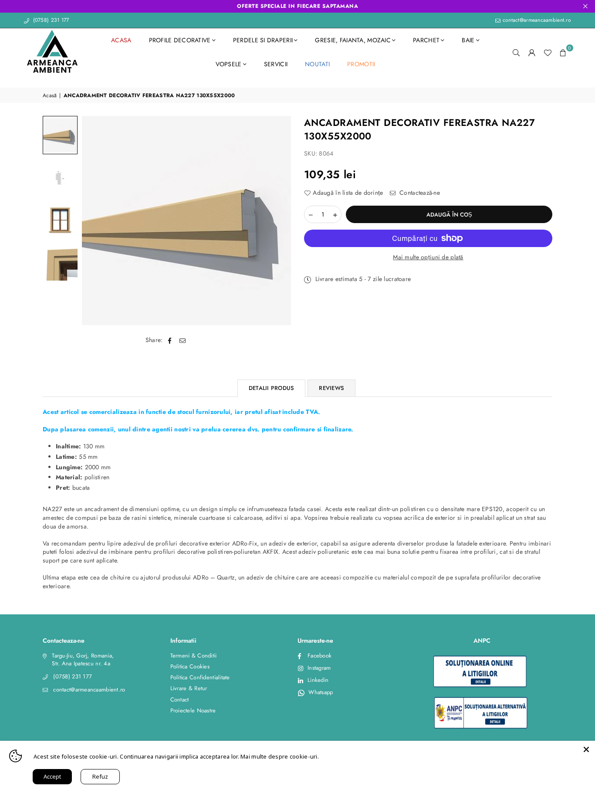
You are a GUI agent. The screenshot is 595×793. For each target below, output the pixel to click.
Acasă (50, 95)
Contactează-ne (419, 193)
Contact (179, 699)
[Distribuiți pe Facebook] (170, 340)
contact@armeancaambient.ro (535, 20)
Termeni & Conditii (193, 655)
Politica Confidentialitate (200, 677)
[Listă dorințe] (547, 52)
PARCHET (426, 40)
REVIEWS (331, 388)
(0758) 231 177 (50, 20)
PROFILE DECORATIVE (180, 40)
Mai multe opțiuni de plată (428, 257)
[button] (563, 52)
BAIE (468, 40)
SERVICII (275, 64)
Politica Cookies (190, 666)
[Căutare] (516, 52)
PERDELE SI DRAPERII (263, 40)
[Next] (279, 220)
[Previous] (93, 220)
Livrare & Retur (188, 688)
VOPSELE (229, 64)
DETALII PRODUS (271, 388)
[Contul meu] (532, 52)
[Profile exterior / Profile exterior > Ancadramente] (60, 135)
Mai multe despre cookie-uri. (279, 756)
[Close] (586, 749)
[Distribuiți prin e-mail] (182, 340)
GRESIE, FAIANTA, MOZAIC (352, 40)
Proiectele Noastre (193, 710)
